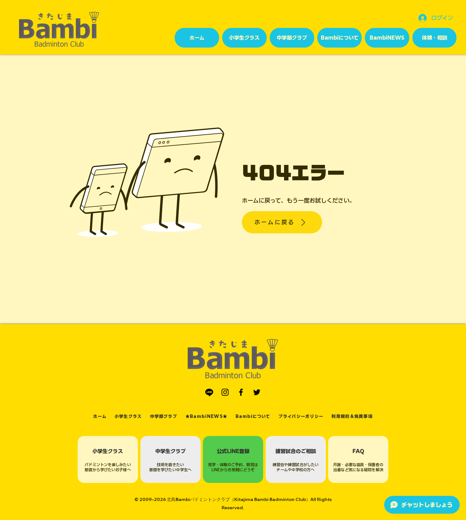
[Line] (209, 392)
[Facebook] (241, 392)
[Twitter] (257, 392)
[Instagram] (225, 392)
